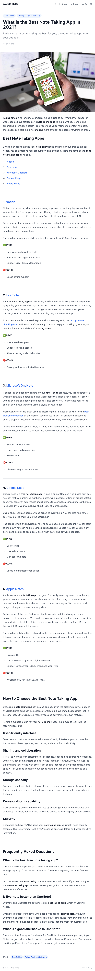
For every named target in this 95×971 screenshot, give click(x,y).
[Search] (91, 4)
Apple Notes (13, 183)
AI (55, 4)
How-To (84, 4)
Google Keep (14, 178)
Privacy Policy (87, 968)
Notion (10, 161)
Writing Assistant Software (29, 16)
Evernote (12, 167)
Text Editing (9, 16)
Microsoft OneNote (17, 172)
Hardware (74, 4)
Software (63, 4)
